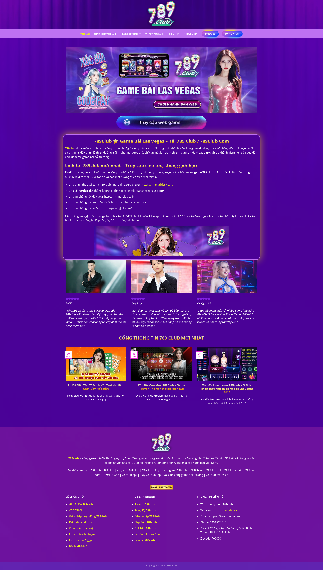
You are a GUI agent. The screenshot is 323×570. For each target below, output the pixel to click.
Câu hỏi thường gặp (81, 540)
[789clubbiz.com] (161, 14)
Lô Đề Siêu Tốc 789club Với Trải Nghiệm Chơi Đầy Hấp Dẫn (96, 387)
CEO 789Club (77, 510)
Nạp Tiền (146, 522)
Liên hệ (173, 33)
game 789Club (130, 33)
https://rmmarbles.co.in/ (227, 510)
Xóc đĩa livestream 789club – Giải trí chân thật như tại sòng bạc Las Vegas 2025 (227, 388)
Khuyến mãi (191, 33)
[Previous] (64, 380)
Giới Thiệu (81, 504)
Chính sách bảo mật (81, 528)
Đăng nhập (147, 516)
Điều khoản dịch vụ (81, 522)
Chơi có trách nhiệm (82, 534)
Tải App (145, 504)
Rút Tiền (145, 528)
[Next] (258, 380)
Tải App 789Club (154, 33)
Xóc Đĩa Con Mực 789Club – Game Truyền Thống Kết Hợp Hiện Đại (161, 387)
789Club (85, 33)
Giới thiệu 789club (105, 33)
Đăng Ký (145, 510)
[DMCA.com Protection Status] (161, 487)
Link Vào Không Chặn (148, 534)
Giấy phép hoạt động (88, 516)
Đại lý (78, 546)
